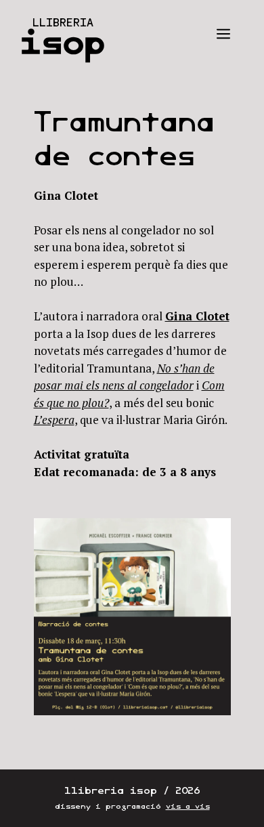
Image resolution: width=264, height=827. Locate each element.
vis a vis (188, 806)
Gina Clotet (197, 316)
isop (62, 42)
